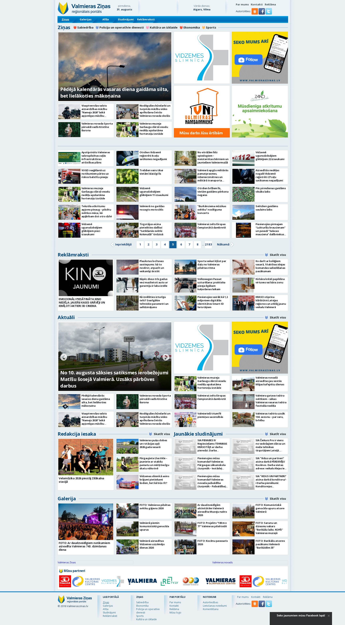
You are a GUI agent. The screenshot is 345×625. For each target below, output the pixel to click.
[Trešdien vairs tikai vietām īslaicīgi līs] (127, 176)
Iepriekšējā (123, 244)
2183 (208, 244)
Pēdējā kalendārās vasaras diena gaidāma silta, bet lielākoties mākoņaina (114, 92)
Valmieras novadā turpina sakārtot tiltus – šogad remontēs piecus (109, 382)
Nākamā (223, 244)
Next (166, 358)
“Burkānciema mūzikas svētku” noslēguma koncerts (211, 209)
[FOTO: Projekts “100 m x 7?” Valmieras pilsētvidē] (185, 529)
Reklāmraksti (146, 19)
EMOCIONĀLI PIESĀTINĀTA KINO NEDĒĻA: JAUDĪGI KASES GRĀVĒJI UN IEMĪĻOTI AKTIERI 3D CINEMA (82, 302)
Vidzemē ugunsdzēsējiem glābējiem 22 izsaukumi (270, 155)
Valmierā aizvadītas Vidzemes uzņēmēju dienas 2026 (152, 544)
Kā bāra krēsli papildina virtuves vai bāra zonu (270, 280)
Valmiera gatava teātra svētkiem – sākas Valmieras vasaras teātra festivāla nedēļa (271, 400)
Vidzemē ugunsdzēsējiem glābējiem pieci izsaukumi (91, 229)
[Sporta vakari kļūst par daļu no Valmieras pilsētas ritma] (185, 267)
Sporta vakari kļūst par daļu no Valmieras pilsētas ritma (211, 264)
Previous (64, 358)
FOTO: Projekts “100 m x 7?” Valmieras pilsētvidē (212, 524)
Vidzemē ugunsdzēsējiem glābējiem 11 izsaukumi (154, 191)
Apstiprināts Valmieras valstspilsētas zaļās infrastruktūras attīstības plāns (95, 157)
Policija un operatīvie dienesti (121, 27)
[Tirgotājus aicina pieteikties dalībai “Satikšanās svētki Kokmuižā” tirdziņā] (127, 230)
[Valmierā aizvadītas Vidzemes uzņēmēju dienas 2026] (127, 547)
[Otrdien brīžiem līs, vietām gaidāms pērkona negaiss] (185, 194)
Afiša (105, 19)
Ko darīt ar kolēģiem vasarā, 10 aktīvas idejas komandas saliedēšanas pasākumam (270, 266)
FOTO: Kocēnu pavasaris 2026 (212, 542)
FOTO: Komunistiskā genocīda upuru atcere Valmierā (270, 508)
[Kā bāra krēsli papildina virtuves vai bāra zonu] (243, 285)
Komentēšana (210, 609)
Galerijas (85, 19)
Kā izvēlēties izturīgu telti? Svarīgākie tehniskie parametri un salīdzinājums (154, 302)
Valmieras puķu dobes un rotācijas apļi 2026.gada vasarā (153, 443)
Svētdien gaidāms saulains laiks (267, 207)
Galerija (67, 498)
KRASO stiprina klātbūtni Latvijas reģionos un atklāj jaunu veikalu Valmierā (271, 302)
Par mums (242, 4)
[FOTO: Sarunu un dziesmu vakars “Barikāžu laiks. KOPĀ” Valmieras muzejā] (243, 529)
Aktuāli (66, 317)
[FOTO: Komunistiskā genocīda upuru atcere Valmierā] (243, 511)
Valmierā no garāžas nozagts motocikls (152, 207)
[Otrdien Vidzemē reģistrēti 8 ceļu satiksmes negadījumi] (127, 158)
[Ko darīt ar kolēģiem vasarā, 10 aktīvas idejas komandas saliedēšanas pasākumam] (243, 267)
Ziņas (65, 19)
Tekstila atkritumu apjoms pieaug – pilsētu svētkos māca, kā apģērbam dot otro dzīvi (96, 211)
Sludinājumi (126, 19)
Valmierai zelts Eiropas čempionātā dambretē (211, 225)
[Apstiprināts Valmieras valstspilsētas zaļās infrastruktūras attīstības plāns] (69, 158)
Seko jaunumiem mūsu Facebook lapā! (301, 615)
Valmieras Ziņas (67, 562)
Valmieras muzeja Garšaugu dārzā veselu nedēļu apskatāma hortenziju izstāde (154, 128)
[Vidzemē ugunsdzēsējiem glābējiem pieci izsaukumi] (69, 230)
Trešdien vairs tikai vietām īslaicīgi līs (151, 171)
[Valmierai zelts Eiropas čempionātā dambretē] (185, 230)
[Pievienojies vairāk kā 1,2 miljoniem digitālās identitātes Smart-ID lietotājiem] (185, 303)
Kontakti (257, 4)
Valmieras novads (222, 562)
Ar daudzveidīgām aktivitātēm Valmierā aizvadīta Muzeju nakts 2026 (212, 510)
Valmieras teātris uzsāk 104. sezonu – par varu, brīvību (270, 417)
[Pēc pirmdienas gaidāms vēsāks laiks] (243, 194)
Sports (211, 27)
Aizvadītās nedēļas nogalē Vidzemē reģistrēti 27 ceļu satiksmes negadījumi (269, 175)
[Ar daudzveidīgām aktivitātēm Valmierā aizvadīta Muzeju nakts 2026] (185, 511)
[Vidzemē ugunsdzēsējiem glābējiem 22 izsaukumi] (243, 158)
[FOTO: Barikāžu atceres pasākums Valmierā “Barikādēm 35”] (243, 547)
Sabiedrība (85, 27)
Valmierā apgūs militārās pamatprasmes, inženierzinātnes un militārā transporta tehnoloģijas (212, 177)
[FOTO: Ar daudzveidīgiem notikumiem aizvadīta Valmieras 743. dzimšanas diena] (86, 522)
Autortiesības (210, 602)
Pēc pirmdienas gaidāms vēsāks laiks (271, 189)
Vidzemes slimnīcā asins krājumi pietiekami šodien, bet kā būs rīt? (154, 479)
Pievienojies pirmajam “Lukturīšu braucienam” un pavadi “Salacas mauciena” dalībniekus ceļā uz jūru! (270, 230)
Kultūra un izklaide (163, 27)
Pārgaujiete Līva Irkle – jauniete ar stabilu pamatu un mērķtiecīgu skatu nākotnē (154, 463)
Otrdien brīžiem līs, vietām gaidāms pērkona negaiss (212, 191)
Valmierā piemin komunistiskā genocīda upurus (154, 526)
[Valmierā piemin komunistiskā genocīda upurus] (127, 529)
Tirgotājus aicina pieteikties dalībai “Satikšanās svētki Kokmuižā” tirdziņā (151, 229)
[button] (262, 13)
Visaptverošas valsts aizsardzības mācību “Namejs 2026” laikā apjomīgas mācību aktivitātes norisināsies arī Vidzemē (96, 114)
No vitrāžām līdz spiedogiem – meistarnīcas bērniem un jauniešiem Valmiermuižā (213, 157)
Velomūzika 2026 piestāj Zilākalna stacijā (81, 480)
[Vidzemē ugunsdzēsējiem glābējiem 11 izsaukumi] (127, 194)
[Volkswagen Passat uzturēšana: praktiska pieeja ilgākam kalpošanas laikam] (185, 285)
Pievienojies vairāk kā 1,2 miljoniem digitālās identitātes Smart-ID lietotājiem (212, 302)
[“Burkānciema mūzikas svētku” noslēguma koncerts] (185, 212)
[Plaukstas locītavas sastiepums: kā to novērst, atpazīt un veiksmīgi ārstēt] (127, 267)
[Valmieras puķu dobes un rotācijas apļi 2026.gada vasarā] (127, 446)
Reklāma (270, 4)
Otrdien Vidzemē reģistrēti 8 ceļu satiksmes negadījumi (153, 155)
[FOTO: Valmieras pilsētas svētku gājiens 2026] (127, 511)
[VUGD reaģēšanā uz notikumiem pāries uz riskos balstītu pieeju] (69, 176)
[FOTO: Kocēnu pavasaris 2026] (185, 547)
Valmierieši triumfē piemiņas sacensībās (210, 415)
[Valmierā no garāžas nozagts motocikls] (127, 212)
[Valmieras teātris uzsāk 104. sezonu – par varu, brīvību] (243, 419)
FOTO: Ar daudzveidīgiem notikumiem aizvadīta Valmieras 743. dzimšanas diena (84, 546)
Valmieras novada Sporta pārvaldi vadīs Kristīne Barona (97, 127)
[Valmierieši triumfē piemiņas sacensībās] (185, 419)
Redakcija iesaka (77, 433)
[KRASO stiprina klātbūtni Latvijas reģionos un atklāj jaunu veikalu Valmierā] (243, 303)
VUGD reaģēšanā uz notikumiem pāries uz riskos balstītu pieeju (95, 173)
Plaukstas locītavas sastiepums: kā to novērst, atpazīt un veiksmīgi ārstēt (152, 266)
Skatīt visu (278, 255)
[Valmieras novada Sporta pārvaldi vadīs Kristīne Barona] (69, 130)
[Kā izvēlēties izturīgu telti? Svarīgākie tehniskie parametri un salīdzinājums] (127, 303)
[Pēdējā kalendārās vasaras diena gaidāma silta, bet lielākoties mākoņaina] (69, 402)
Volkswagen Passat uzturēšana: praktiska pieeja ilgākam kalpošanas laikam (211, 284)
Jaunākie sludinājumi (198, 433)
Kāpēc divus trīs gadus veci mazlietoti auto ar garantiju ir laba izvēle (154, 282)
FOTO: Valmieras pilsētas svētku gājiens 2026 (155, 506)
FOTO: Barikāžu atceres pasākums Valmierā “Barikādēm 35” (270, 544)
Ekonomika (191, 27)
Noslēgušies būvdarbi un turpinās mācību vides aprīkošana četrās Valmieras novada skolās (155, 111)
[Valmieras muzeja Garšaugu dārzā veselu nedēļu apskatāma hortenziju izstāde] (127, 130)
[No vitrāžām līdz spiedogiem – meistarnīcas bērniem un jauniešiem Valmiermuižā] (185, 158)
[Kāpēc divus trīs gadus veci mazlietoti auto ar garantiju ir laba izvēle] (127, 285)
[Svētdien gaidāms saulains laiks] (243, 212)
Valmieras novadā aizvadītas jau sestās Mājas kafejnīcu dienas (270, 381)
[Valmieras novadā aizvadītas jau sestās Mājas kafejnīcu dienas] (243, 384)
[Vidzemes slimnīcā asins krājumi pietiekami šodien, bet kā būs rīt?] (127, 482)
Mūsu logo (175, 612)
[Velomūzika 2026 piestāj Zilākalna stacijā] (86, 457)
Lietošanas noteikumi (215, 605)
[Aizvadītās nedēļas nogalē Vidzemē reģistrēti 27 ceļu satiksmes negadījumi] (243, 176)
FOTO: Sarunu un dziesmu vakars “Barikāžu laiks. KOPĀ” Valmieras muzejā (269, 528)
